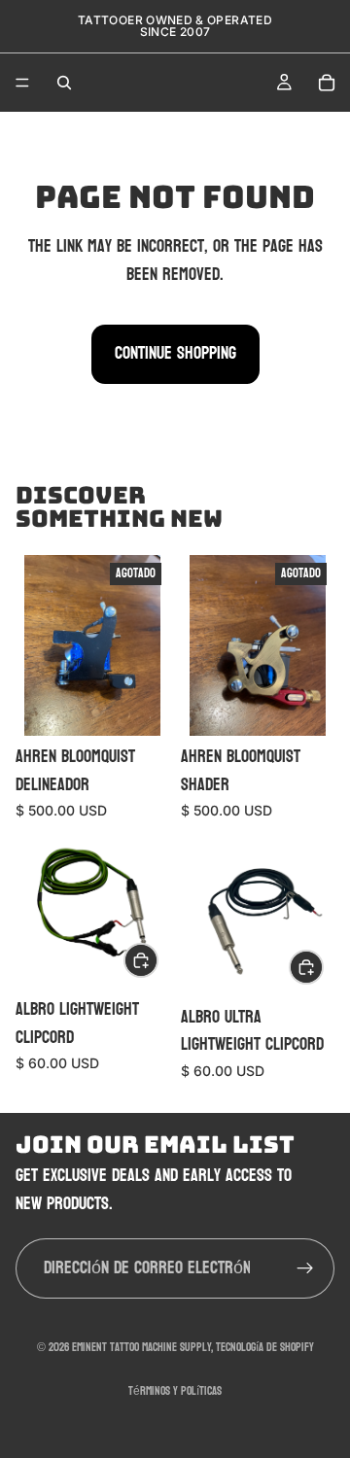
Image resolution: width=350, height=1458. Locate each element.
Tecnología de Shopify (265, 1347)
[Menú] (22, 82)
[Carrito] (326, 82)
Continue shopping (175, 353)
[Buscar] (64, 82)
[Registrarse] (305, 1268)
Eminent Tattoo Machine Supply (141, 1347)
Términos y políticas (175, 1391)
